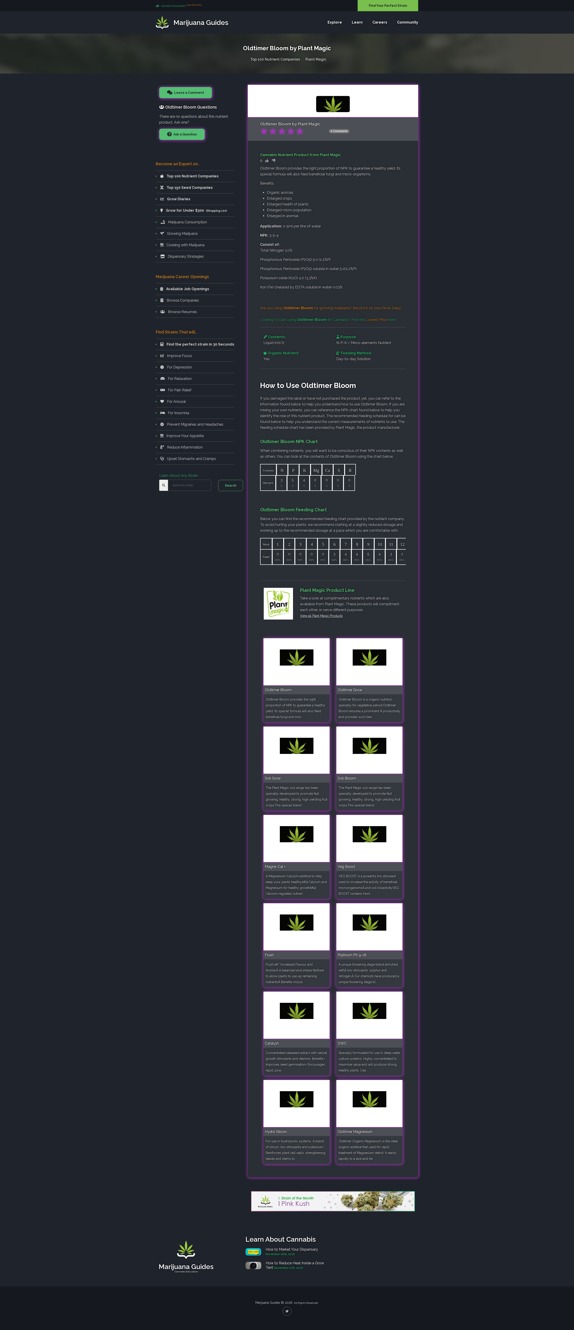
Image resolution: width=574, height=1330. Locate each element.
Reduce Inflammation (184, 447)
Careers (379, 22)
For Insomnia (178, 413)
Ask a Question (185, 134)
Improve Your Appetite (184, 436)
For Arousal (176, 401)
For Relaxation (179, 379)
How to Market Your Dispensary (292, 1249)
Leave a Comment (189, 92)
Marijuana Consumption (187, 222)
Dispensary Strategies (185, 256)
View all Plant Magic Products (321, 616)
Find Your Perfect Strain (388, 5)
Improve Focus (179, 356)
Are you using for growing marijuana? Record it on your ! (330, 308)
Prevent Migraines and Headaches (194, 424)
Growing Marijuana (182, 233)
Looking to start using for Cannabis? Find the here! (328, 320)
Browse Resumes (182, 312)
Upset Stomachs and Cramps (191, 459)
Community (407, 22)
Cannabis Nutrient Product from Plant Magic (300, 155)
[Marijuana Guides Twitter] (287, 1311)
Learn (357, 22)
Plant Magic (315, 59)
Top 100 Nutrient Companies (275, 59)
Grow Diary (391, 308)
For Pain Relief (179, 390)
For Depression (179, 367)
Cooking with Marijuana (184, 245)
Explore (335, 22)
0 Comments (339, 131)
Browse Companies (182, 300)
